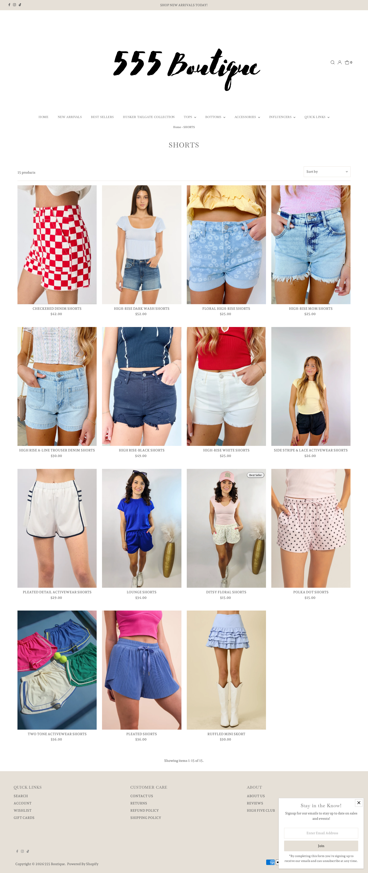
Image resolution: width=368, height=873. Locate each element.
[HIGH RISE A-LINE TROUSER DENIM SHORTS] (57, 386)
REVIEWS (255, 803)
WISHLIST (23, 810)
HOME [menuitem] (43, 117)
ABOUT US (256, 796)
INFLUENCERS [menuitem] (280, 117)
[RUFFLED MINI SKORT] (226, 670)
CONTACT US (141, 796)
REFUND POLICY (144, 810)
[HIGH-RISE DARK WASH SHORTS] (141, 244)
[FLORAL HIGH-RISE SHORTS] (226, 244)
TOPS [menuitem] (188, 117)
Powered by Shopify (82, 864)
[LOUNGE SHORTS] (141, 528)
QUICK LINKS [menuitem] (315, 117)
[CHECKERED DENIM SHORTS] (57, 244)
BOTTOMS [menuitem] (213, 117)
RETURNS (138, 803)
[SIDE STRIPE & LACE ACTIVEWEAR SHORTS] (311, 386)
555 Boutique (55, 864)
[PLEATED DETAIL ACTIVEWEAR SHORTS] (57, 528)
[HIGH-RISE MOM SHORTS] (311, 244)
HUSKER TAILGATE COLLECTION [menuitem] (149, 117)
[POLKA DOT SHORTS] (311, 528)
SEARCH (21, 796)
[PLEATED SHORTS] (141, 670)
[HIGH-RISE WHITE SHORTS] (226, 386)
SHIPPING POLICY (145, 818)
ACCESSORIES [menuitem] (245, 117)
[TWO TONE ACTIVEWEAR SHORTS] (57, 670)
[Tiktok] (20, 5)
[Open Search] (333, 62)
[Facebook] (9, 5)
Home (177, 127)
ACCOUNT (23, 803)
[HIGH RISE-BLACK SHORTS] (141, 386)
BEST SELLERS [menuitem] (102, 117)
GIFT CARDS (24, 818)
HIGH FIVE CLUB (261, 810)
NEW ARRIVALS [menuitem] (70, 117)
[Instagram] (14, 5)
